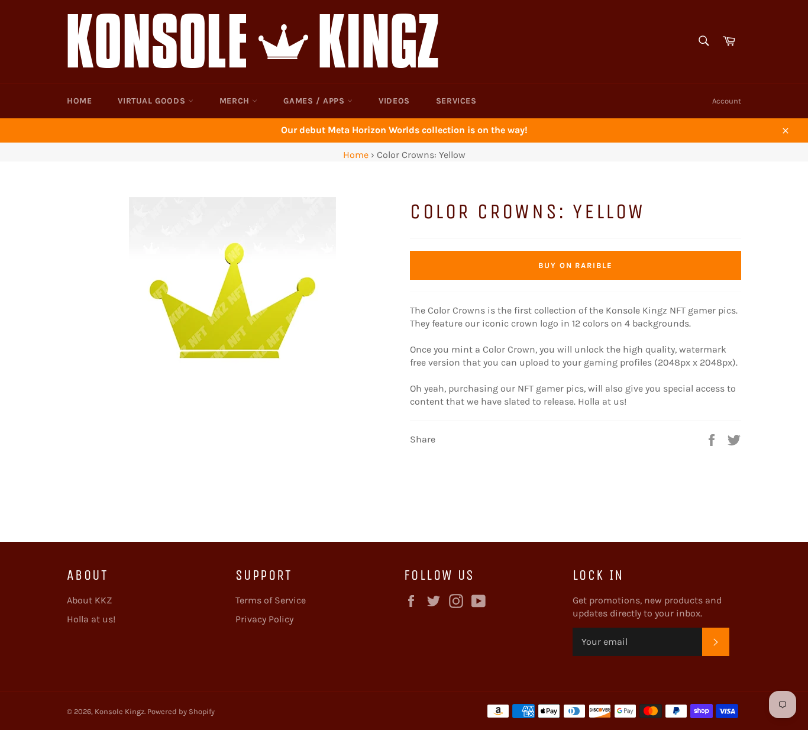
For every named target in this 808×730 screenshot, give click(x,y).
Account (726, 100)
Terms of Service (270, 600)
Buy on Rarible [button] (575, 265)
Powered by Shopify (181, 711)
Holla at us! (91, 619)
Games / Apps (315, 101)
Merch (236, 101)
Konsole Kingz (119, 711)
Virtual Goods (153, 101)
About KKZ (89, 600)
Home (79, 101)
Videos (394, 101)
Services (456, 101)
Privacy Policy (264, 619)
